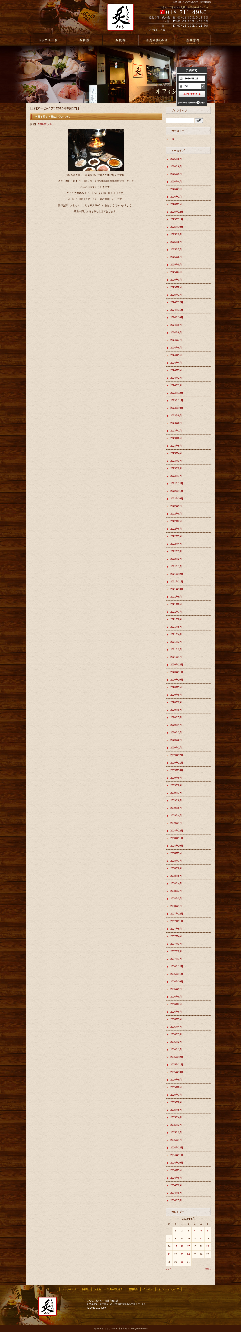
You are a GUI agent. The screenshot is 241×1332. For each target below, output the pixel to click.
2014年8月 (176, 1177)
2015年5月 (176, 1109)
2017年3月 (176, 943)
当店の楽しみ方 (157, 40)
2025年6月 (176, 257)
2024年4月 (176, 362)
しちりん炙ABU (119, 19)
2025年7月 (176, 249)
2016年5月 (176, 1019)
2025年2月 (176, 287)
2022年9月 (176, 506)
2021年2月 (176, 649)
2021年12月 (176, 574)
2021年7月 (176, 611)
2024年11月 (176, 309)
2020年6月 (176, 709)
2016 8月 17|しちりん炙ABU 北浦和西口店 (192, 2)
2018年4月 (176, 883)
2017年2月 (176, 951)
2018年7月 (176, 860)
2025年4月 (176, 272)
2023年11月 (176, 400)
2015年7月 (176, 1094)
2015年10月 (176, 1072)
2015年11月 (176, 1064)
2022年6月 (176, 528)
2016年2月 (176, 1042)
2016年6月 (176, 1011)
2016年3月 (176, 1034)
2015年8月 (176, 1087)
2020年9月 (176, 687)
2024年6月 (176, 347)
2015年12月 (176, 1057)
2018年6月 (176, 868)
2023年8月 (176, 423)
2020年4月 (176, 725)
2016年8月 (176, 996)
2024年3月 (176, 370)
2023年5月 (176, 445)
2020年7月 (176, 702)
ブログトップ (179, 110)
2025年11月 (176, 219)
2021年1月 (176, 657)
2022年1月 (176, 566)
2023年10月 (176, 408)
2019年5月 (176, 808)
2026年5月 (176, 174)
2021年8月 (176, 604)
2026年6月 (176, 166)
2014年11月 (176, 1155)
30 (182, 1262)
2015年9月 (176, 1079)
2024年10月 (176, 317)
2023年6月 (176, 438)
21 (169, 1254)
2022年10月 (176, 498)
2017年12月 (176, 913)
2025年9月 (176, 234)
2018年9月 (176, 853)
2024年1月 (176, 385)
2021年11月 (176, 581)
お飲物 (120, 40)
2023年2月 (176, 468)
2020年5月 (176, 717)
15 (175, 1246)
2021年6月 (176, 619)
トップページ (48, 40)
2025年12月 (176, 211)
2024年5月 (176, 355)
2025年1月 (176, 294)
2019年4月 (176, 815)
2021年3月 (176, 642)
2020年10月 (176, 679)
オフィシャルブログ (168, 1289)
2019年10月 (176, 770)
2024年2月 (176, 377)
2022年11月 (176, 491)
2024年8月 (176, 332)
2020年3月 (176, 732)
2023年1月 (176, 476)
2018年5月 (176, 875)
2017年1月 (176, 958)
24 (188, 1254)
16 (182, 1246)
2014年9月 (176, 1170)
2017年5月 (176, 928)
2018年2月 (176, 898)
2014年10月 (176, 1162)
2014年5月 (176, 1200)
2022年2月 (176, 559)
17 (188, 1246)
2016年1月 (176, 1049)
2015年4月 (176, 1117)
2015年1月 (176, 1140)
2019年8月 (176, 785)
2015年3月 (176, 1125)
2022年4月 (176, 543)
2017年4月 (176, 936)
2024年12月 (176, 302)
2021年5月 (176, 626)
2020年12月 (176, 664)
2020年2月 (176, 740)
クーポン (148, 1289)
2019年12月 (176, 755)
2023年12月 (176, 392)
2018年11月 (176, 838)
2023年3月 (176, 460)
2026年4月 (176, 181)
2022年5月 (176, 536)
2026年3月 (176, 189)
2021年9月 (176, 596)
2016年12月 (176, 966)
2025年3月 (176, 279)
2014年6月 (176, 1192)
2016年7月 (176, 1004)
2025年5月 (176, 264)
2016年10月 (176, 981)
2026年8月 (176, 159)
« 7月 (169, 1269)
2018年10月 (176, 845)
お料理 (84, 40)
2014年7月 (176, 1185)
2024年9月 (176, 325)
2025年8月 (176, 242)
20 (207, 1246)
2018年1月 (176, 906)
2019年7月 (176, 792)
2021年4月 (176, 634)
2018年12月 (176, 830)
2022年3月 (176, 551)
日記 (172, 139)
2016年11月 (176, 974)
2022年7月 (176, 521)
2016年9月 (176, 989)
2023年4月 (176, 453)
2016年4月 (176, 1026)
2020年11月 (176, 672)
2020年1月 (176, 747)
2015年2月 (176, 1132)
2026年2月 (176, 196)
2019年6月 (176, 800)
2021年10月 (176, 589)
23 (182, 1254)
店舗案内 (193, 40)
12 (201, 1238)
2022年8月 (176, 513)
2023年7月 (176, 430)
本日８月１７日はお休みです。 (53, 116)
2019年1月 (176, 823)
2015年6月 (176, 1102)
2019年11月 (176, 762)
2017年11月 (176, 921)
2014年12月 (176, 1147)
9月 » (208, 1269)
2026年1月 (176, 204)
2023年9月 (176, 415)
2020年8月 (176, 694)
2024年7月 (176, 340)
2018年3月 (176, 891)
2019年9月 (176, 777)
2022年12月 (176, 483)
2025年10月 (176, 226)
